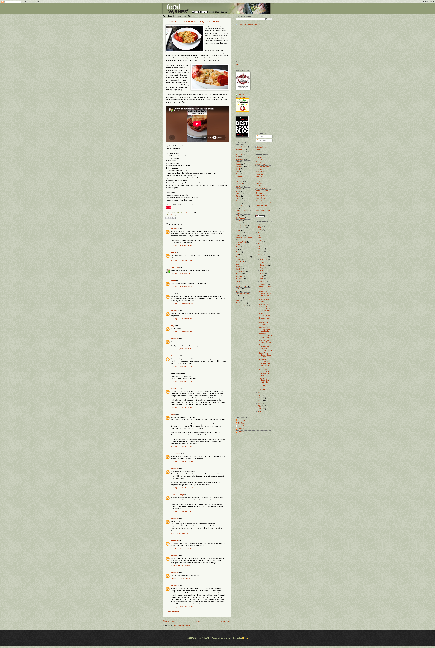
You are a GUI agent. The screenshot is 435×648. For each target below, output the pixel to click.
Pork (237, 254)
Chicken (238, 181)
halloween (239, 220)
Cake (237, 171)
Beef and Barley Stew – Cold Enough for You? (265, 372)
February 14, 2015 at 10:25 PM (182, 461)
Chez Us (258, 169)
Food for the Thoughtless (259, 180)
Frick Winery (259, 183)
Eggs (237, 203)
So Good (258, 200)
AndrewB (174, 540)
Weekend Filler (241, 305)
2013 (260, 395)
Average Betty (260, 164)
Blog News (239, 159)
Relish (238, 264)
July (261, 270)
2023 (260, 232)
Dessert (238, 188)
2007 (260, 411)
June (262, 273)
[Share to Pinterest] (175, 218)
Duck (237, 198)
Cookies (238, 186)
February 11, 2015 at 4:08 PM (181, 331)
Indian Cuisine (241, 225)
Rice (237, 266)
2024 (260, 230)
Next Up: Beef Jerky (264, 300)
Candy (238, 174)
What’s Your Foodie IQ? (264, 323)
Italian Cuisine (241, 228)
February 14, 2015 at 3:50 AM (181, 407)
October (263, 262)
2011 (260, 400)
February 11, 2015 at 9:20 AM (181, 245)
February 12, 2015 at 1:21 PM (181, 366)
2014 (260, 392)
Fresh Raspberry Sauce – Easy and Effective (265, 355)
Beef (237, 157)
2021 (260, 238)
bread (238, 162)
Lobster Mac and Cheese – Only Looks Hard (192, 21)
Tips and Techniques (243, 293)
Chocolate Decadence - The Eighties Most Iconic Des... (264, 363)
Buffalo (238, 169)
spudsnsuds (175, 453)
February (263, 284)
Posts (260, 136)
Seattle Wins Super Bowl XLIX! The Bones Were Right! (264, 382)
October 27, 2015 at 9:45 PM (181, 548)
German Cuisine (241, 211)
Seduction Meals (261, 195)
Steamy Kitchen (261, 205)
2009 (260, 406)
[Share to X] (171, 218)
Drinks (238, 196)
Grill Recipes (240, 218)
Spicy (237, 289)
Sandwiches (240, 271)
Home (198, 621)
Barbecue (239, 154)
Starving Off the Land (263, 203)
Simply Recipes (260, 198)
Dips (237, 191)
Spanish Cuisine (241, 286)
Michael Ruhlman (261, 191)
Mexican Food (241, 242)
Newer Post (168, 621)
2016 (260, 251)
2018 (260, 246)
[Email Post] (194, 212)
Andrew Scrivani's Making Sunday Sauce (263, 161)
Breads (238, 164)
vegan (238, 300)
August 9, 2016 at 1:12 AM (180, 565)
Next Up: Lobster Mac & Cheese (265, 341)
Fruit (237, 208)
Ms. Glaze (259, 193)
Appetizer (239, 149)
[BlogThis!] (169, 218)
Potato (238, 259)
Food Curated (260, 176)
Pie (237, 249)
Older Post (226, 621)
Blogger (245, 638)
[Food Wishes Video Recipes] (263, 149)
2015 (260, 254)
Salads (238, 269)
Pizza (237, 252)
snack (238, 281)
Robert (173, 252)
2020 (260, 241)
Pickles (238, 247)
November (264, 259)
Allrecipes (258, 157)
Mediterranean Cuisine (244, 238)
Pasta (173, 215)
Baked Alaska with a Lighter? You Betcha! (265, 329)
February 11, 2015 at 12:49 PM (182, 303)
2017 (260, 249)
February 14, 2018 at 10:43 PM (182, 607)
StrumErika (259, 208)
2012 (260, 398)
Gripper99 (174, 388)
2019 (260, 243)
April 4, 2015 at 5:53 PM (179, 533)
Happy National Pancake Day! (265, 314)
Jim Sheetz (242, 423)
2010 (260, 403)
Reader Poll (240, 262)
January (263, 389)
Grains (238, 215)
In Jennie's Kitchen (262, 188)
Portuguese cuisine (242, 257)
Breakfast (239, 166)
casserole (239, 176)
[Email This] (166, 218)
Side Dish (239, 279)
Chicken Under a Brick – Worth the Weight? (265, 308)
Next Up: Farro (264, 304)
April (261, 279)
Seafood (179, 215)
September (264, 265)
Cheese (238, 179)
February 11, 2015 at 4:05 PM (181, 319)
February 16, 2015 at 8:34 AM (181, 511)
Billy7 (173, 414)
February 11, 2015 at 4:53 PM (181, 349)
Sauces (238, 274)
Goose (238, 213)
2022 (260, 235)
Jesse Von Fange (177, 495)
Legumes (239, 235)
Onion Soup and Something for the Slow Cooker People (265, 347)
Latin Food (239, 233)
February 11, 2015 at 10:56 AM (182, 273)
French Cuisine (241, 206)
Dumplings (239, 201)
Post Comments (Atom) (181, 626)
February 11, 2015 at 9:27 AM (181, 260)
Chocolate (239, 184)
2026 (260, 224)
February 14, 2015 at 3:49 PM (181, 446)
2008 (260, 409)
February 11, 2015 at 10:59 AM (182, 286)
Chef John (175, 267)
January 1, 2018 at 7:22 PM (180, 578)
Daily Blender (260, 171)
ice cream (239, 223)
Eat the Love (260, 174)
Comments (262, 140)
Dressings (239, 193)
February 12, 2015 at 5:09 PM (181, 381)
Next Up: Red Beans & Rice (265, 319)
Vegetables (240, 303)
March (262, 281)
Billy (172, 326)
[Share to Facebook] (173, 218)
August (262, 268)
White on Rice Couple (263, 210)
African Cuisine (241, 147)
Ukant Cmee (242, 426)
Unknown (174, 228)
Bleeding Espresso (262, 167)
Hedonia (258, 186)
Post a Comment (174, 611)
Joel (172, 293)
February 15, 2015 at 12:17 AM (182, 488)
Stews (238, 291)
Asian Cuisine (240, 152)
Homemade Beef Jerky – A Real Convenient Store (265, 294)
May (261, 276)
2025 (260, 227)
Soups (238, 284)
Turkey (238, 298)
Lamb (238, 230)
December (264, 257)
